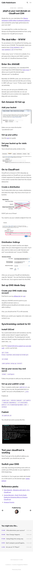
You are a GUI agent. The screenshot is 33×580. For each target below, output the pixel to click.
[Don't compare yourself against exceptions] (16, 543)
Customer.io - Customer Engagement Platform (16, 564)
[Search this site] (27, 2)
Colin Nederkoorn (9, 2)
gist (8, 138)
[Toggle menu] (30, 2)
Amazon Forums (9, 502)
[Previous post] (3, 510)
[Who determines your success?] (16, 530)
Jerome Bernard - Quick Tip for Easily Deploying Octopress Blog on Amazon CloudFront (16, 497)
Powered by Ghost (16, 569)
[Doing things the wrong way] (16, 539)
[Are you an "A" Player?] (16, 547)
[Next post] (30, 510)
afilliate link (17, 296)
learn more (26, 70)
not (24, 296)
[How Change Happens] (16, 535)
